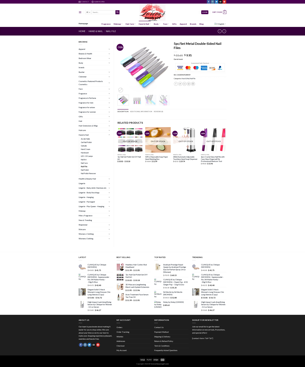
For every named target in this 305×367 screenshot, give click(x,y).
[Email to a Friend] (184, 84)
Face (165, 24)
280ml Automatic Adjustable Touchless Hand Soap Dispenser (185, 158)
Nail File (111, 31)
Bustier (82, 72)
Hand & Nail (144, 24)
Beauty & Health (85, 53)
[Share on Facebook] (176, 84)
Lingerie (82, 183)
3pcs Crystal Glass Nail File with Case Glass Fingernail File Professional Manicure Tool (213, 159)
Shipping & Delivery (162, 336)
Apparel (183, 24)
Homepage (83, 23)
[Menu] (80, 12)
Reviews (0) (158, 111)
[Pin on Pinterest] (189, 84)
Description (122, 111)
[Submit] (117, 12)
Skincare (82, 229)
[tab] (122, 111)
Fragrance (106, 24)
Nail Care (84, 163)
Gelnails (84, 146)
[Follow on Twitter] (216, 2)
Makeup (117, 24)
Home (82, 31)
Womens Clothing (86, 238)
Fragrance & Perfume (87, 98)
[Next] (166, 66)
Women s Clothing (86, 234)
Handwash (85, 153)
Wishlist (120, 336)
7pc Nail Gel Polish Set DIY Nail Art (129, 158)
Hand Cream (85, 149)
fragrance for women (87, 112)
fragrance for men (86, 103)
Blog (201, 24)
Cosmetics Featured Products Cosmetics (91, 82)
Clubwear (83, 76)
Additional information (141, 111)
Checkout (121, 346)
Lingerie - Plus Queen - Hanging (91, 206)
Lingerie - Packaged (87, 202)
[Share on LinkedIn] (193, 84)
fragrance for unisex (87, 107)
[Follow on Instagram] (212, 2)
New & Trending (85, 220)
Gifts (174, 24)
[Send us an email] (220, 2)
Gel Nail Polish (86, 142)
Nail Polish (85, 170)
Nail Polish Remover (88, 173)
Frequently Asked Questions (165, 350)
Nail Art (84, 160)
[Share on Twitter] (180, 84)
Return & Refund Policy (163, 341)
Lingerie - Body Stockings (89, 192)
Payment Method (161, 332)
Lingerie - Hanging (86, 197)
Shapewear (83, 225)
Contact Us (159, 327)
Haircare (82, 130)
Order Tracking (123, 332)
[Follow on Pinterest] (224, 2)
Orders (119, 327)
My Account (122, 350)
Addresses (121, 341)
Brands (193, 24)
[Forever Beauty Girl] (152, 12)
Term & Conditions (162, 346)
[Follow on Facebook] (208, 2)
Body (156, 24)
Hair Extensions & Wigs (88, 126)
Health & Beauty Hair (87, 179)
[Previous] (121, 66)
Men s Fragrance (85, 215)
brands (81, 67)
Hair (80, 121)
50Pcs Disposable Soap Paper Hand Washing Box (156, 158)
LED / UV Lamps (87, 156)
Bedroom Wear (85, 58)
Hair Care (130, 24)
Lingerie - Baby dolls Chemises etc (93, 188)
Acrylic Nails (85, 139)
